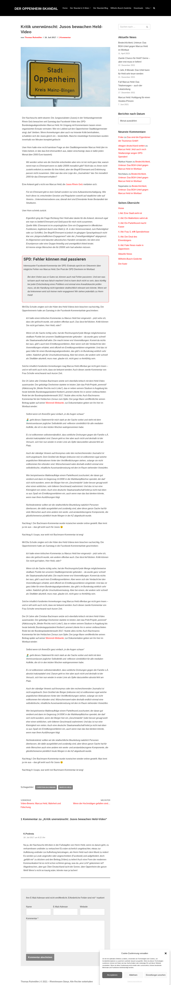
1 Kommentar (65, 37)
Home (65, 8)
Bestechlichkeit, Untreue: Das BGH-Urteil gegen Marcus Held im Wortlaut (133, 46)
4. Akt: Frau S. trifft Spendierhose (133, 232)
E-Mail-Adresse (60, 907)
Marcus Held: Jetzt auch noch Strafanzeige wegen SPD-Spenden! (132, 153)
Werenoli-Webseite (55, 403)
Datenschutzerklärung (134, 981)
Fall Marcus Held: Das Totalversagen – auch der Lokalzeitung (130, 85)
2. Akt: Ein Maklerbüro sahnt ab (133, 218)
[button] (165, 953)
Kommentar (32, 918)
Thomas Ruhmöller (33, 37)
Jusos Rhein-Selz (74, 184)
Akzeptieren (112, 975)
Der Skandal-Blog (100, 8)
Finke (121, 137)
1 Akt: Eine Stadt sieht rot (130, 213)
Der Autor (122, 264)
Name (29, 907)
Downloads (138, 8)
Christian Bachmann (45, 787)
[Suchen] (154, 8)
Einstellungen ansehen (156, 975)
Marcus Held (65, 787)
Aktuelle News (125, 254)
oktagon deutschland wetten (131, 146)
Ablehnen (133, 975)
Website (84, 907)
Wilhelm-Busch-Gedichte (120, 8)
